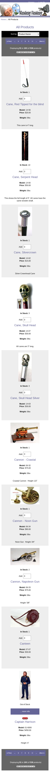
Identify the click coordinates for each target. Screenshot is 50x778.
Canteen (25, 643)
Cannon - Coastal (25, 459)
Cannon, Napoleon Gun (25, 581)
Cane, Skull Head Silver (25, 398)
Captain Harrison (25, 721)
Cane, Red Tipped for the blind (25, 104)
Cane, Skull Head (25, 325)
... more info (25, 711)
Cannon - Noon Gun (25, 520)
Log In (42, 2)
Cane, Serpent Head (25, 177)
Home (31, 2)
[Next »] (42, 41)
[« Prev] (9, 41)
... (14, 41)
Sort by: (14, 34)
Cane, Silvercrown (25, 252)
